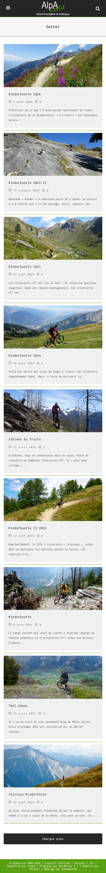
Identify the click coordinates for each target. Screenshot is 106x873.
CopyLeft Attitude (58, 863)
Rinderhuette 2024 (25, 355)
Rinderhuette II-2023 (28, 528)
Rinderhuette (20, 617)
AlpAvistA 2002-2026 (27, 863)
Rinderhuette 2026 (25, 94)
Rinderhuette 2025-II (28, 183)
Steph (32, 866)
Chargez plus (53, 838)
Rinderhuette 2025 (25, 267)
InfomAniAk (69, 869)
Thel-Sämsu (18, 706)
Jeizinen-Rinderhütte (28, 794)
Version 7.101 (84, 863)
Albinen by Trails (25, 439)
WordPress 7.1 (69, 866)
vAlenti (35, 869)
